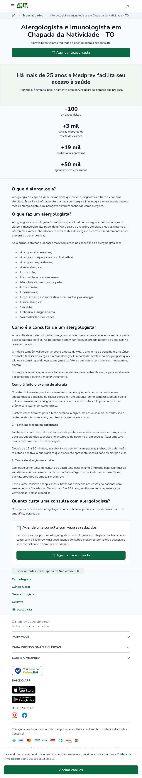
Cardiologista (21, 579)
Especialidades (33, 15)
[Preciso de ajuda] (127, 6)
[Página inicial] (14, 15)
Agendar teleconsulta (73, 52)
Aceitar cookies (71, 770)
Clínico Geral (21, 587)
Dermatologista (23, 594)
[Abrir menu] (13, 6)
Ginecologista (22, 610)
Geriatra (17, 602)
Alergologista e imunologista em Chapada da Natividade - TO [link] (89, 15)
